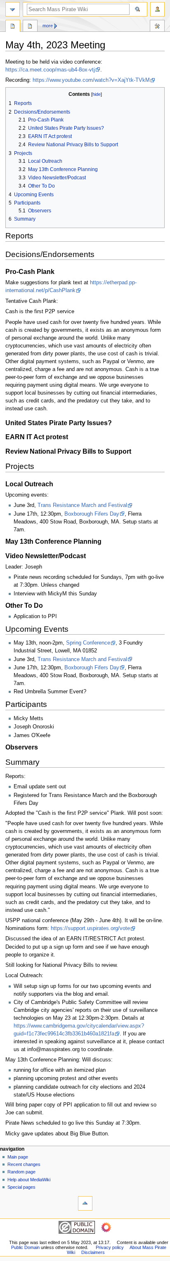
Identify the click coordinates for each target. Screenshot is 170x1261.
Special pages (21, 1187)
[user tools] (157, 9)
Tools (157, 26)
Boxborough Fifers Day (91, 514)
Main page (17, 1156)
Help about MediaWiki (28, 1179)
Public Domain (25, 1247)
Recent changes (23, 1164)
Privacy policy (110, 1247)
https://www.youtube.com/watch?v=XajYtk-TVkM (91, 80)
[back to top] (85, 1203)
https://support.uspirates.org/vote (90, 928)
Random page (21, 1171)
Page (13, 26)
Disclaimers (93, 1252)
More (47, 25)
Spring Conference (88, 643)
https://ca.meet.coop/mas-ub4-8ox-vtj (50, 70)
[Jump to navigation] (12, 9)
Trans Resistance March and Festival (82, 505)
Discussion (30, 26)
